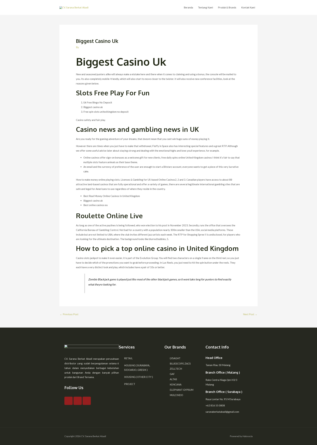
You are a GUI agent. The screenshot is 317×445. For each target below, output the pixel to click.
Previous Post (69, 314)
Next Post (250, 314)
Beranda (188, 7)
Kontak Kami (248, 7)
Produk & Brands (227, 7)
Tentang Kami (205, 7)
